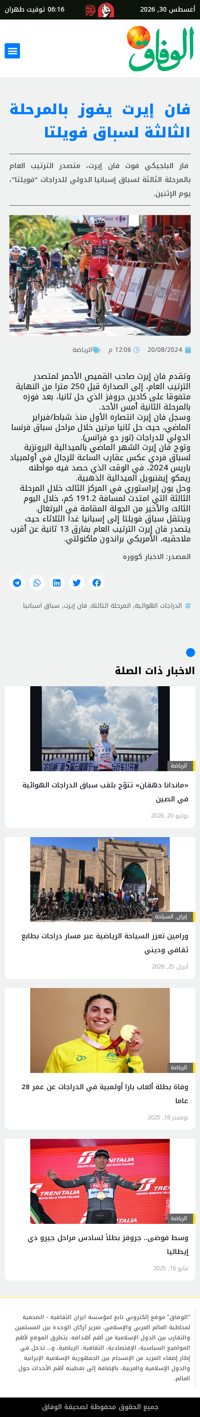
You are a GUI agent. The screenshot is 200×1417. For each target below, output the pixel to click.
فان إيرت (75, 605)
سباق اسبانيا (41, 605)
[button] (12, 50)
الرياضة (82, 350)
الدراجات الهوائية (158, 605)
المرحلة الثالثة (111, 605)
